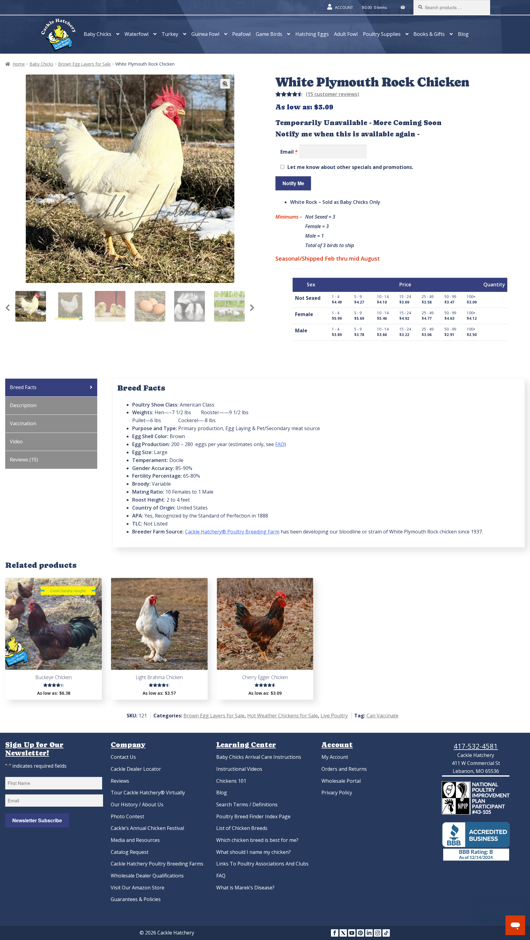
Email (289, 151)
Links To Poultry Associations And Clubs (262, 863)
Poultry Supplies (382, 34)
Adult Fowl (346, 34)
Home (19, 64)
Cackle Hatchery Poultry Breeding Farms (157, 863)
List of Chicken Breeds (241, 828)
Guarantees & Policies (136, 899)
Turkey (170, 34)
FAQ (220, 875)
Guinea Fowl (205, 34)
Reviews (120, 781)
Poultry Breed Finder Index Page (253, 816)
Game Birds (269, 34)
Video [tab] (16, 441)
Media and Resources (135, 840)
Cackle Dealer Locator (136, 769)
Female (304, 314)
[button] (225, 84)
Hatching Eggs (312, 34)
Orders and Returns (344, 769)
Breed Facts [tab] (23, 387)
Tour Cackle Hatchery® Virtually (148, 792)
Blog (463, 34)
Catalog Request (129, 852)
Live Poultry (334, 715)
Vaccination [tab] (23, 423)
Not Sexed (308, 298)
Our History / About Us (137, 804)
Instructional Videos (239, 769)
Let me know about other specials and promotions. (350, 167)
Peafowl (241, 34)
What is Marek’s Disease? (245, 887)
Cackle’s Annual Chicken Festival (147, 828)
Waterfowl (136, 34)
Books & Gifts (429, 34)
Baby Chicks (97, 34)
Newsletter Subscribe (37, 820)
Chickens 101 (231, 781)
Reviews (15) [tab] (24, 459)
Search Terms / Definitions (247, 804)
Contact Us (123, 757)
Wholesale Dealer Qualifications (147, 875)
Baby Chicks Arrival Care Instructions (258, 757)
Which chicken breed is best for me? (257, 840)
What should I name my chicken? (253, 852)
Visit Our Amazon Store (137, 887)
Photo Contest (127, 816)
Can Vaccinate (382, 715)
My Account (334, 757)
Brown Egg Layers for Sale (84, 64)
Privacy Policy (336, 792)
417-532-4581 (476, 746)
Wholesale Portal (341, 781)
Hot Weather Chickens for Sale (282, 715)
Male (301, 330)
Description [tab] (23, 405)
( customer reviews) (332, 94)
